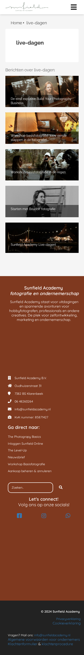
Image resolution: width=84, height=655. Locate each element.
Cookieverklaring (67, 623)
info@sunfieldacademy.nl (33, 409)
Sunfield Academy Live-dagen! (30, 225)
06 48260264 (24, 401)
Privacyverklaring (68, 619)
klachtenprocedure (57, 644)
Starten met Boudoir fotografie (30, 188)
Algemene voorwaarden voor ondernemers (44, 639)
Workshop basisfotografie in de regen (36, 151)
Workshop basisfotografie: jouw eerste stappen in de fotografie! (37, 116)
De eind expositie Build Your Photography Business (39, 80)
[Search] (61, 487)
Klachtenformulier (22, 644)
